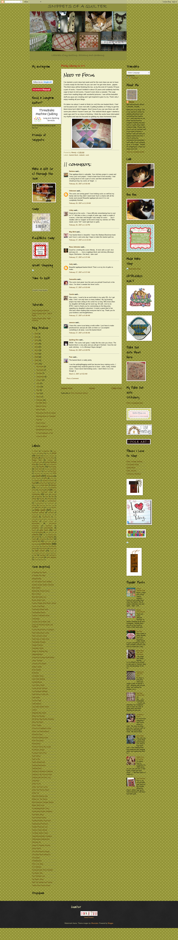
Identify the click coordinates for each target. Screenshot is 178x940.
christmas (36, 494)
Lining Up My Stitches (40, 688)
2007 (37, 364)
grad (46, 501)
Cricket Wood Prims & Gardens (43, 630)
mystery (35, 517)
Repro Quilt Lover (38, 805)
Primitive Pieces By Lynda (41, 747)
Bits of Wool (36, 594)
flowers (42, 498)
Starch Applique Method (40, 310)
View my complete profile (135, 152)
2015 (37, 337)
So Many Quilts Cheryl (40, 833)
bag (33, 483)
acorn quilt (53, 478)
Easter (41, 464)
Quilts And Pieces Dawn (40, 790)
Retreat (50, 476)
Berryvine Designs (49, 455)
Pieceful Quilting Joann (40, 738)
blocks (53, 485)
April (38, 393)
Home (92, 388)
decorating (38, 496)
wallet (36, 557)
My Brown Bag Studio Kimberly (43, 719)
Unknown (72, 191)
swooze (72, 322)
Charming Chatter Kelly (40, 609)
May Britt (72, 232)
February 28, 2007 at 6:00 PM (79, 350)
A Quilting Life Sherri (39, 572)
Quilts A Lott (36, 784)
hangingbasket (39, 503)
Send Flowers (89, 917)
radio (47, 532)
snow (34, 539)
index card (51, 505)
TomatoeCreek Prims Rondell (42, 870)
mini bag (41, 514)
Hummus (47, 469)
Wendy (131, 102)
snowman (42, 539)
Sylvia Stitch (36, 848)
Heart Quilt (38, 469)
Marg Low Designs (38, 716)
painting (34, 521)
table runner (40, 551)
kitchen (54, 507)
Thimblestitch (37, 861)
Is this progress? (42, 426)
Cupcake (39, 420)
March (38, 397)
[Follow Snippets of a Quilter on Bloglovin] (42, 83)
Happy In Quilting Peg (39, 651)
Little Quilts (36, 697)
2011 (37, 350)
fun (33, 501)
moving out (50, 514)
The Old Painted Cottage (40, 851)
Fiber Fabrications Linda (40, 633)
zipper (42, 559)
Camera (50, 460)
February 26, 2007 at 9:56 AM (79, 184)
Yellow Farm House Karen (41, 885)
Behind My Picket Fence (40, 591)
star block (35, 544)
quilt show (44, 530)
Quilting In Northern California (42, 771)
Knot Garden (36, 670)
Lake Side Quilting (38, 679)
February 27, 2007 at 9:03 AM (79, 287)
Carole (71, 294)
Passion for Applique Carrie (41, 728)
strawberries (45, 546)
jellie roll (40, 507)
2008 (37, 360)
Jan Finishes (140, 778)
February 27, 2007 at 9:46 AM (79, 333)
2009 (37, 357)
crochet (53, 494)
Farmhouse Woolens (134, 474)
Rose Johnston (74, 247)
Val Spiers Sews (38, 879)
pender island (48, 521)
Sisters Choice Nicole (39, 830)
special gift (36, 541)
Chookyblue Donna (38, 612)
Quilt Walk (140, 736)
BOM (54, 453)
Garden (41, 467)
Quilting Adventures (39, 765)
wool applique (51, 557)
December (40, 366)
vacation (43, 555)
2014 (37, 340)
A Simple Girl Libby (39, 575)
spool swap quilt (49, 541)
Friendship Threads (39, 642)
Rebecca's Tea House (39, 799)
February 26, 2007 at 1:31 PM (79, 225)
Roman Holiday (36, 478)
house (34, 505)
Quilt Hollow (36, 756)
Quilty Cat (35, 793)
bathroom (53, 483)
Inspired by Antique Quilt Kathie (43, 657)
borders (38, 487)
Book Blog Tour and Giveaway (140, 652)
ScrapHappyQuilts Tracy (40, 808)
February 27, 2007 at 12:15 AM (80, 240)
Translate (134, 78)
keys (47, 507)
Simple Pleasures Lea (39, 827)
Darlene (72, 171)
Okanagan (47, 473)
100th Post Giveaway (140, 758)
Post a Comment (73, 378)
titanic (54, 553)
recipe (52, 532)
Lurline (34, 710)
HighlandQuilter (37, 654)
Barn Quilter (36, 588)
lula (53, 510)
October (39, 373)
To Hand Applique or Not (44, 433)
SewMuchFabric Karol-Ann (41, 821)
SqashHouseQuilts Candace (42, 836)
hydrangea (42, 505)
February (39, 400)
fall (52, 496)
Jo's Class (37, 471)
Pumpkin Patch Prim (39, 753)
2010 (37, 354)
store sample (35, 546)
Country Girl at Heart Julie (41, 622)
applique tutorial (48, 480)
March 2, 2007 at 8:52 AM (78, 374)
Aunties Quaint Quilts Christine (43, 585)
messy (34, 514)
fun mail (39, 501)
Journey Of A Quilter (39, 664)
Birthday (35, 458)
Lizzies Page (36, 700)
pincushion (36, 523)
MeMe (45, 471)
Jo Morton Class (139, 715)
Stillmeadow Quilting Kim (41, 839)
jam (33, 507)
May (38, 390)
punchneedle (48, 528)
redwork (82, 155)
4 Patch (35, 451)
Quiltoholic (35, 781)
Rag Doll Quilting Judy (40, 796)
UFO (45, 478)
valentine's (52, 555)
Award (41, 453)
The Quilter (36, 858)
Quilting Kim (74, 340)
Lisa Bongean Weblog (39, 691)
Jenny (54, 469)
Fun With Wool (41, 403)
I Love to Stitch (41, 436)
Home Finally (40, 409)
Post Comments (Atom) (79, 393)
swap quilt (53, 548)
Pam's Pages (36, 725)
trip (35, 555)
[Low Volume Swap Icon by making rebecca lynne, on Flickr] (41, 231)
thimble (52, 551)
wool (41, 557)
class (46, 494)
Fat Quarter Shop (133, 464)
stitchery (46, 543)
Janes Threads (37, 660)
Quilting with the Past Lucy (41, 777)
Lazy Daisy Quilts (38, 685)
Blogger (110, 923)
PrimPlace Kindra (38, 750)
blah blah (44, 485)
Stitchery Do (36, 842)
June (38, 387)
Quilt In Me (36, 759)
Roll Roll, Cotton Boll (140, 694)
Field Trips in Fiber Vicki (40, 639)
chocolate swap (47, 492)
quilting (40, 532)
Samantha (73, 279)
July (38, 383)
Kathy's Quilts (37, 667)
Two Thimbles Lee (38, 876)
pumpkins (35, 528)
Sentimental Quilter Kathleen (42, 811)
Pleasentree (36, 744)
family (34, 499)
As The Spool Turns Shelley (42, 582)
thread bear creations (44, 553)
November (40, 370)
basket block (73, 155)
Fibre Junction (131, 471)
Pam (71, 357)
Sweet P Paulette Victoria (41, 845)
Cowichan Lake (37, 462)
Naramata (37, 473)
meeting (51, 512)
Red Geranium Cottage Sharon (43, 802)
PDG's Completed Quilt (135, 403)
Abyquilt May (36, 579)
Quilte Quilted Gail (38, 762)
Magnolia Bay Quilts (39, 713)
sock (87, 155)
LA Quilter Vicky (37, 676)
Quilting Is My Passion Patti (42, 774)
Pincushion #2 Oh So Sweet (46, 413)
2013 (37, 344)
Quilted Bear (131, 468)
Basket (38, 455)
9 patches (45, 451)
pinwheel (49, 525)
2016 (37, 334)
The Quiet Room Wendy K (41, 854)
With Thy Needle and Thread (42, 882)
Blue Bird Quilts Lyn (39, 597)
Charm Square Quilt (140, 589)
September (40, 377)
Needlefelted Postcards (44, 430)
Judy (71, 264)
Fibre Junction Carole (39, 636)
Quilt (38, 475)
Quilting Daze (37, 768)
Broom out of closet (47, 458)
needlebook (46, 517)
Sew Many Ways (38, 815)
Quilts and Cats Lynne (40, 787)
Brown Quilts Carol (38, 600)
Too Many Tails (37, 873)
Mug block (52, 471)
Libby (71, 210)
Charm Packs (41, 423)
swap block (43, 548)
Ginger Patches (37, 645)
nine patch (40, 519)
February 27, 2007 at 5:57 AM (79, 272)
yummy (36, 559)
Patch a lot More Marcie (40, 731)
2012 (37, 347)
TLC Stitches (36, 867)
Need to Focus (41, 406)
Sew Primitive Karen (39, 818)
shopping (50, 537)
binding (37, 485)
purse (34, 530)
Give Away (52, 467)
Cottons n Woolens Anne (40, 615)
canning (41, 490)
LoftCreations (36, 704)
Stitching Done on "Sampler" (46, 416)
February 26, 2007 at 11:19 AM (80, 203)
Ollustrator (94, 923)
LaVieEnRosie (37, 682)
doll (46, 496)
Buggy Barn (37, 460)
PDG (54, 473)
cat (47, 490)
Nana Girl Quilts (37, 722)
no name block (50, 519)
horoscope (51, 503)
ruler (44, 534)
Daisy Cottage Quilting (134, 461)
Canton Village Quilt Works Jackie (44, 603)
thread (34, 553)
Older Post (116, 388)
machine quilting (38, 512)
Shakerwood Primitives (40, 824)
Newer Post (66, 388)
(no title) (139, 631)
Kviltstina (35, 673)
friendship (50, 498)
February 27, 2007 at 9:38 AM (79, 315)
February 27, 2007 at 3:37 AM (79, 257)
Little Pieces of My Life (40, 694)
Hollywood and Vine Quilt (140, 674)
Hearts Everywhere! (140, 611)
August (39, 380)
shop (43, 537)
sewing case (52, 534)
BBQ (48, 453)
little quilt (40, 510)
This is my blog (37, 864)
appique (37, 480)
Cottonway (35, 619)
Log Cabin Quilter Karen (40, 707)
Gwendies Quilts (38, 648)
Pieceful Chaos (37, 734)
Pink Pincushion (37, 741)
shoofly (36, 537)
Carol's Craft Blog (38, 606)
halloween (52, 501)
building (45, 487)
